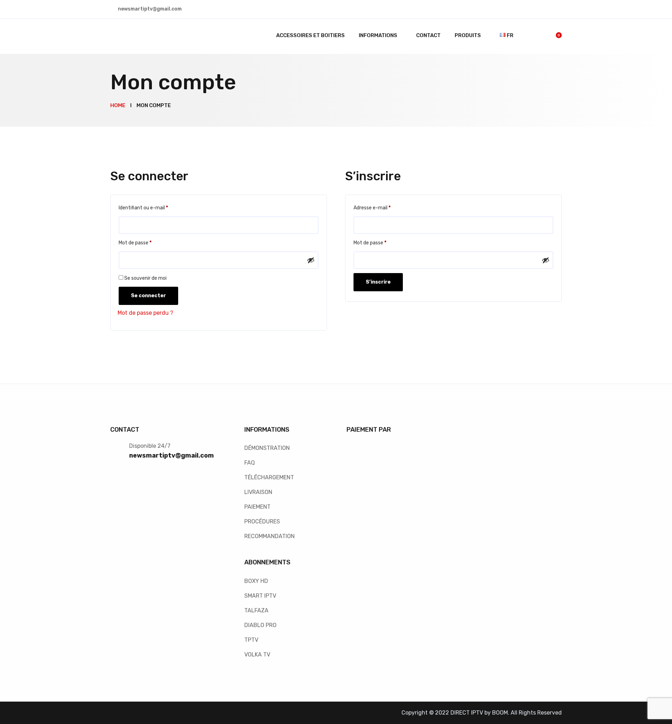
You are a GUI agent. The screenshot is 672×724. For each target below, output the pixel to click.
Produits (468, 35)
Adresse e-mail (384, 207)
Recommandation (269, 536)
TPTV (251, 639)
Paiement (257, 506)
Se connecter (148, 296)
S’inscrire (378, 282)
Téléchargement (269, 477)
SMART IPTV (260, 595)
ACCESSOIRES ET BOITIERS (310, 35)
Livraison (258, 492)
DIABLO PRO (260, 625)
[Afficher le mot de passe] (311, 260)
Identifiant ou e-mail (155, 207)
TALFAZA (256, 610)
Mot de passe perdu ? (145, 312)
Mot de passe (147, 242)
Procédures (262, 521)
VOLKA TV (257, 654)
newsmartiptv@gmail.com (171, 455)
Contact (428, 35)
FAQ (249, 462)
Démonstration (267, 448)
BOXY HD (256, 581)
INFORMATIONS (378, 35)
